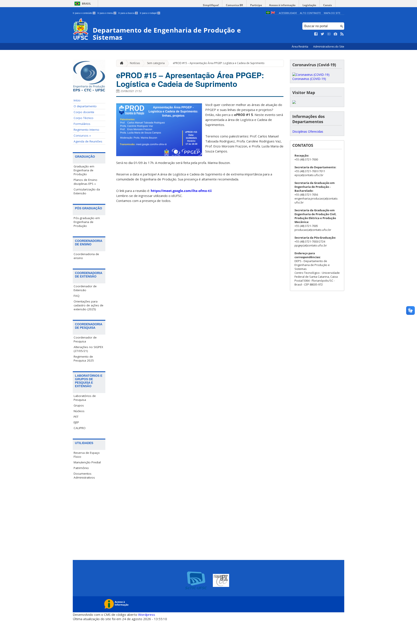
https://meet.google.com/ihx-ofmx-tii (181, 190)
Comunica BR (234, 5)
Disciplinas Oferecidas (307, 131)
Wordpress (146, 614)
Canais (327, 5)
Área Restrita (300, 46)
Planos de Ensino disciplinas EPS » (85, 182)
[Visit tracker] (294, 103)
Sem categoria (156, 63)
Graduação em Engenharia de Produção (84, 170)
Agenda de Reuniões (88, 141)
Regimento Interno (86, 130)
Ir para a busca (127, 13)
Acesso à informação (282, 5)
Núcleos (79, 411)
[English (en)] (273, 13)
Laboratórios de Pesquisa (85, 398)
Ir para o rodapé (149, 13)
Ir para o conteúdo (84, 13)
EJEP (76, 422)
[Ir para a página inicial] (120, 63)
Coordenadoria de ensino (86, 256)
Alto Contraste (310, 13)
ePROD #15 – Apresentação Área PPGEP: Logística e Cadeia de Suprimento (219, 63)
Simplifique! (211, 5)
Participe (256, 5)
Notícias (135, 63)
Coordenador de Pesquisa (85, 339)
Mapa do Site (332, 13)
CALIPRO (80, 428)
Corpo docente (84, 112)
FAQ (76, 296)
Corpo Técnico (83, 118)
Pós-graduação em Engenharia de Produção (87, 222)
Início (77, 100)
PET (76, 417)
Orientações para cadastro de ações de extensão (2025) (88, 305)
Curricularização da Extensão (87, 191)
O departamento (85, 106)
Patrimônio (81, 468)
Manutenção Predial (87, 462)
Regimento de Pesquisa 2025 (84, 358)
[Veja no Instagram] (335, 34)
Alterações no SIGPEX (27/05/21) (88, 349)
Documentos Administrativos (84, 475)
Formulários (82, 124)
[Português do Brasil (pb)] (268, 13)
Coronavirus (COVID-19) (309, 79)
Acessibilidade (288, 13)
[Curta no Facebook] (316, 34)
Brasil (86, 3)
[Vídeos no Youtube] (329, 34)
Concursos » (82, 135)
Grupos (79, 405)
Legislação (309, 5)
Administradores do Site (328, 46)
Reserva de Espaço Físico (87, 455)
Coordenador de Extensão (85, 288)
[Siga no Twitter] (322, 34)
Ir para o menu (107, 13)
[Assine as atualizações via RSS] (342, 34)
